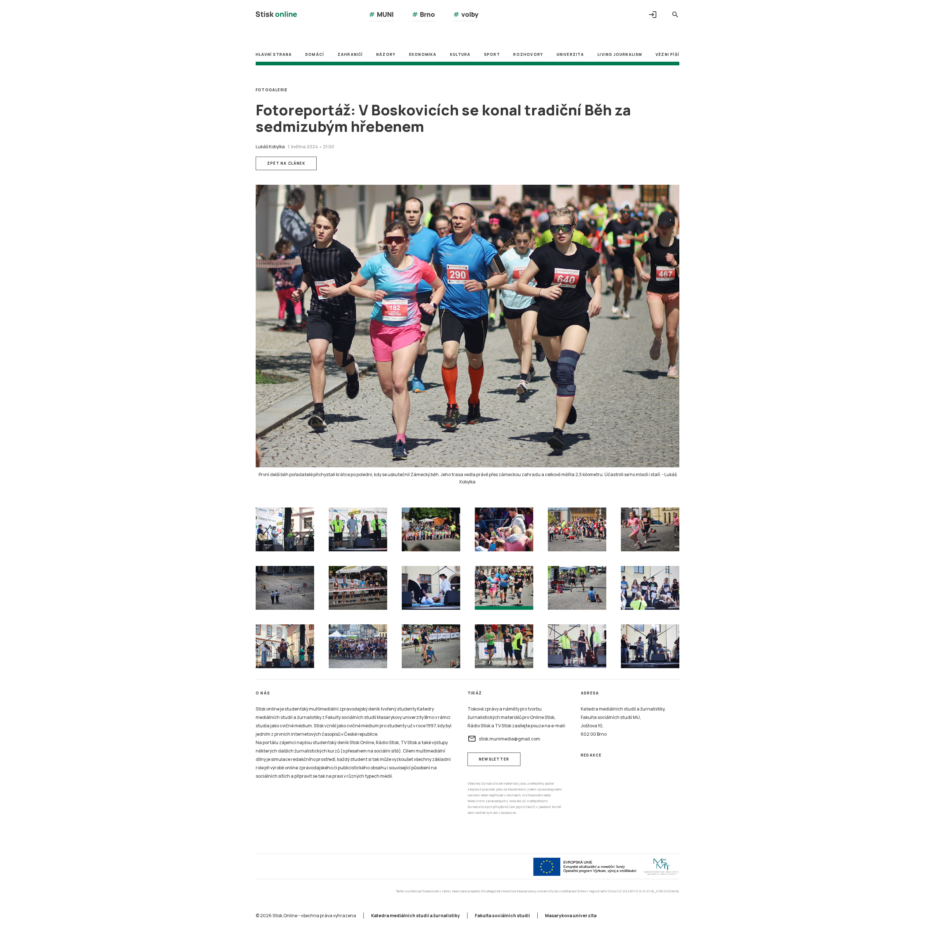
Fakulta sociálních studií (502, 915)
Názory (386, 54)
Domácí (314, 54)
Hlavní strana (274, 54)
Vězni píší (667, 54)
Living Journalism (620, 54)
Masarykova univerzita (570, 915)
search (675, 15)
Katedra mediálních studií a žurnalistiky (415, 915)
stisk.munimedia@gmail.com (504, 738)
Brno (423, 14)
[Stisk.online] (276, 15)
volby (465, 14)
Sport (492, 54)
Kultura (460, 54)
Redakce (591, 755)
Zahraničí (350, 54)
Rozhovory (528, 54)
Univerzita (570, 54)
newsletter (494, 759)
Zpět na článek (286, 163)
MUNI (381, 14)
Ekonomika (423, 54)
